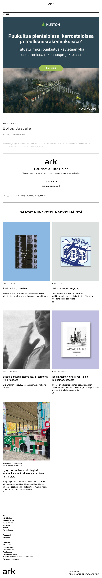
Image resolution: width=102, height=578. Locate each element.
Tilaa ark (50, 182)
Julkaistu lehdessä (24, 196)
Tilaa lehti (7, 542)
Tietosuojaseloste (11, 559)
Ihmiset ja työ (8, 520)
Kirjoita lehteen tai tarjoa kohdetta (18, 557)
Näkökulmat (8, 518)
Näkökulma (7, 463)
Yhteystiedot (8, 547)
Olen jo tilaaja (50, 186)
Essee (5, 372)
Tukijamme (7, 552)
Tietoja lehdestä (10, 554)
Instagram (7, 537)
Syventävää (8, 523)
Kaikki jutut (8, 530)
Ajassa (5, 516)
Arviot (5, 528)
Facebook (7, 535)
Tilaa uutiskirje (9, 545)
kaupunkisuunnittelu (13, 465)
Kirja (4, 283)
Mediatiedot (8, 550)
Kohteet (6, 525)
